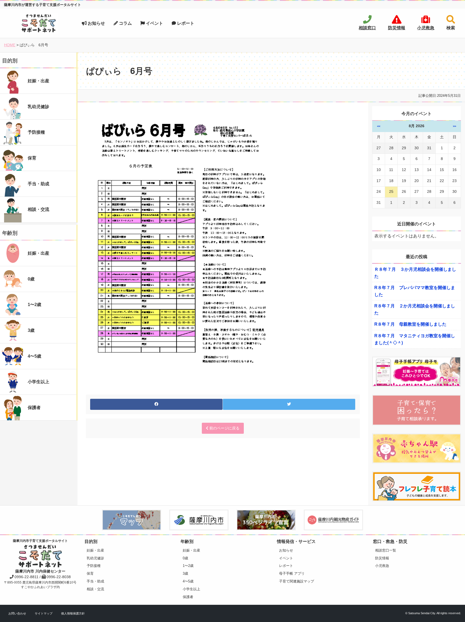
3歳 (185, 573)
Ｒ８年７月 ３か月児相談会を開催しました (415, 273)
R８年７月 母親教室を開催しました (410, 324)
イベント (154, 23)
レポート (185, 23)
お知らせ (96, 23)
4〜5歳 (188, 581)
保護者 (188, 597)
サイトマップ (43, 613)
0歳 (185, 558)
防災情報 (382, 558)
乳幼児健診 (95, 558)
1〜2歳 (188, 566)
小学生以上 (191, 589)
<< (378, 126)
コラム (125, 23)
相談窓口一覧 (385, 550)
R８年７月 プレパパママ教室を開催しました (414, 291)
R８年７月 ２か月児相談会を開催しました (414, 309)
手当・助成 (95, 581)
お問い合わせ (17, 613)
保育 (90, 573)
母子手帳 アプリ (292, 573)
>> (454, 126)
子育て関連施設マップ (296, 581)
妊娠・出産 (95, 550)
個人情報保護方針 (73, 613)
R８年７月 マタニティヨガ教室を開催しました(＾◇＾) (414, 339)
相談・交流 (95, 589)
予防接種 (94, 566)
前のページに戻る (223, 428)
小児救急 (382, 566)
